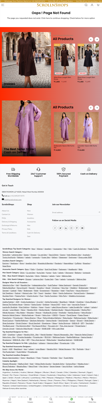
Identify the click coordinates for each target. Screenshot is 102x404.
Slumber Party (7, 296)
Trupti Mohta (21, 352)
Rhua (39, 318)
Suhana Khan (71, 364)
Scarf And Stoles (51, 269)
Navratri (32, 288)
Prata (38, 358)
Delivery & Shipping (9, 222)
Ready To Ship (93, 249)
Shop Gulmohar (8, 323)
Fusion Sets (46, 257)
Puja (41, 296)
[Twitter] (60, 228)
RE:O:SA (48, 337)
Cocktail (13, 290)
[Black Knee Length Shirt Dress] (88, 59)
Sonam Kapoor (55, 366)
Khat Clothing (24, 307)
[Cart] (98, 5)
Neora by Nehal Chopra (11, 315)
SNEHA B (75, 323)
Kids (28, 229)
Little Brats (33, 343)
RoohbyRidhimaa (21, 320)
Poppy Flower (83, 315)
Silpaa (54, 323)
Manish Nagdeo (46, 334)
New (29, 211)
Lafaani (86, 307)
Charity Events (32, 296)
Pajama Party (20, 296)
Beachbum (64, 302)
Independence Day (39, 285)
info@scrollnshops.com (13, 200)
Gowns (62, 255)
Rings (22, 263)
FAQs (4, 218)
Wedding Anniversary (77, 296)
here (48, 18)
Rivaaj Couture (7, 320)
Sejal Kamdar (63, 320)
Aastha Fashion (8, 302)
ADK (17, 302)
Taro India (89, 323)
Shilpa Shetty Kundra (43, 364)
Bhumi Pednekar (8, 366)
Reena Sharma (30, 318)
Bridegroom (28, 290)
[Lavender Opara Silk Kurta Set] (88, 128)
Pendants (58, 263)
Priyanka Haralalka (24, 337)
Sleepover (90, 293)
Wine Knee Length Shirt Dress (62, 78)
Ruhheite (80, 349)
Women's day (27, 293)
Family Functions (51, 296)
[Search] (86, 5)
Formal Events (79, 293)
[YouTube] (82, 228)
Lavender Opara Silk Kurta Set (87, 147)
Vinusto (37, 328)
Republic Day (25, 285)
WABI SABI (46, 328)
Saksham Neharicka (37, 320)
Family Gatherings (65, 293)
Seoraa (72, 320)
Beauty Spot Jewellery (10, 358)
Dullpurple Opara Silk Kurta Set (64, 147)
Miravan (38, 312)
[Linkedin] (66, 228)
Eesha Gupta (36, 304)
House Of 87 (55, 304)
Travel (40, 293)
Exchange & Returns (9, 225)
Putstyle (45, 358)
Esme (23, 358)
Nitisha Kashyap (28, 315)
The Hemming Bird (23, 326)
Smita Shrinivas (64, 323)
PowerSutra (6, 318)
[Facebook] (55, 228)
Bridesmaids (83, 288)
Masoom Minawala (9, 364)
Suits (55, 272)
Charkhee (80, 302)
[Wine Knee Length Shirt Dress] (64, 59)
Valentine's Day (8, 285)
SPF (82, 323)
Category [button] (30, 402)
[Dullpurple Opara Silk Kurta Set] (64, 128)
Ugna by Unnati (8, 328)
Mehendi (93, 288)
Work (55, 293)
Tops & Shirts (53, 255)
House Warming (82, 290)
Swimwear (73, 257)
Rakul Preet (33, 366)
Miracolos (30, 312)
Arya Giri (39, 302)
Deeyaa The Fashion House (12, 304)
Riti (74, 349)
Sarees (26, 255)
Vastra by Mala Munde (24, 328)
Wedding (73, 288)
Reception (55, 290)
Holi (17, 285)
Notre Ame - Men (8, 337)
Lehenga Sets (17, 255)
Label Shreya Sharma (60, 307)
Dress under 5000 (85, 257)
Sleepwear (63, 257)
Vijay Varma (43, 366)
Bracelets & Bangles (45, 263)
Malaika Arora (83, 364)
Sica (60, 358)
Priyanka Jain (18, 318)
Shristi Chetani (21, 323)
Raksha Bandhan (8, 288)
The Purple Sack (8, 352)
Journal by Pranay (78, 304)
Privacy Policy (7, 229)
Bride (36, 290)
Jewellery (30, 218)
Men (28, 225)
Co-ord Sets (42, 255)
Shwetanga (46, 323)
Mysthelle (62, 312)
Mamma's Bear (52, 343)
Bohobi (72, 302)
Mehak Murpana (8, 312)
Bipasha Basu (22, 366)
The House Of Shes (39, 326)
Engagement (45, 290)
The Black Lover (8, 326)
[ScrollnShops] (52, 5)
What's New (92, 402)
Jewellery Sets (31, 263)
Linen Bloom (14, 310)
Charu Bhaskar (90, 302)
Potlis (32, 269)
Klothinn (34, 307)
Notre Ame (46, 315)
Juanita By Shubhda (9, 307)
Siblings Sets (66, 276)
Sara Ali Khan (67, 366)
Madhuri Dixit (23, 364)
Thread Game (80, 326)
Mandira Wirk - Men (31, 334)
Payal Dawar (71, 315)
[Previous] (91, 39)
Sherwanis (69, 272)
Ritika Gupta (92, 318)
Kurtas (48, 272)
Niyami (38, 315)
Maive (23, 310)
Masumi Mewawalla (72, 310)
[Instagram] (71, 228)
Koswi (41, 307)
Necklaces (14, 263)
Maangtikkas (68, 263)
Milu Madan (20, 312)
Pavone (62, 315)
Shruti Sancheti (34, 323)
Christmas (56, 288)
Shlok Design (89, 320)
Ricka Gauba (67, 318)
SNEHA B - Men (19, 340)
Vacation (48, 293)
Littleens (42, 343)
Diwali (48, 288)
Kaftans (54, 257)
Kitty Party (63, 296)
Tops (57, 279)
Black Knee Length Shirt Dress (86, 78)
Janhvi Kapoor (79, 366)
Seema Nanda (51, 320)
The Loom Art (53, 326)
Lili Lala (5, 310)
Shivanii (80, 320)
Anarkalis (86, 255)
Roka (20, 290)
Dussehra (40, 288)
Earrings (5, 263)
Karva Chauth (22, 288)
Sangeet (5, 290)
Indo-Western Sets (74, 255)
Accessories (31, 222)
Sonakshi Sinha (58, 364)
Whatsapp (72, 402)
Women (30, 214)
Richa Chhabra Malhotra (52, 318)
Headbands (72, 269)
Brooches (86, 263)
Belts (80, 269)
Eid (35, 293)
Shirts (22, 272)
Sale (28, 236)
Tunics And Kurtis (9, 257)
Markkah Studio (57, 310)
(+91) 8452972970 (17, 196)
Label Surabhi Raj (75, 307)
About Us (5, 211)
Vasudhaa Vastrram (65, 340)
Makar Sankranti (65, 285)
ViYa (73, 343)
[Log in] (92, 5)
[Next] (97, 39)
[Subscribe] (99, 212)
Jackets (28, 257)
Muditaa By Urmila (50, 312)
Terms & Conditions (9, 233)
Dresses (33, 255)
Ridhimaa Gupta (80, 318)
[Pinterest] (77, 228)
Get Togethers (7, 293)
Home (9, 402)
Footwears (63, 269)
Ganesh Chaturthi (79, 285)
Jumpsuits (36, 257)
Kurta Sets (6, 255)
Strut (87, 349)
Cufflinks (78, 263)
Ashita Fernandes (51, 302)
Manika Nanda (44, 310)
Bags (27, 269)
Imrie (64, 304)
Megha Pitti (85, 310)
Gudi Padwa (52, 285)
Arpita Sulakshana (28, 302)
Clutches (39, 269)
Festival (18, 293)
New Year (64, 288)
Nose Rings (6, 266)
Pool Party (70, 290)
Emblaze (46, 304)
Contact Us (6, 214)
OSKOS (55, 315)
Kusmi (47, 307)
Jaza (68, 304)
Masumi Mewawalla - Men (63, 334)
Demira (27, 304)
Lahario (94, 307)
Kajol (31, 364)
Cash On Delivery (33, 233)
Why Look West (58, 328)
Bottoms (20, 257)
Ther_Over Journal (66, 326)
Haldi (63, 290)
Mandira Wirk (32, 310)
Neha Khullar (86, 312)
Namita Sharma (74, 312)
